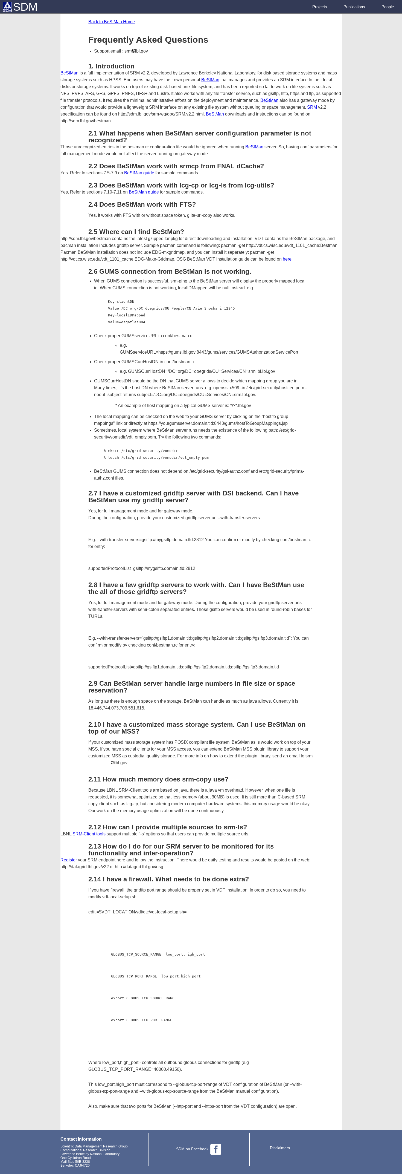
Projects (319, 6)
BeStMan (69, 73)
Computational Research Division (85, 1150)
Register (68, 860)
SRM (312, 107)
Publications (354, 6)
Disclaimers (280, 1148)
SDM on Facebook (192, 1149)
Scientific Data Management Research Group (94, 1146)
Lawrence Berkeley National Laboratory (90, 1154)
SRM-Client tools (89, 834)
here (287, 259)
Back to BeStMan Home (111, 21)
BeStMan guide (139, 173)
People (387, 6)
